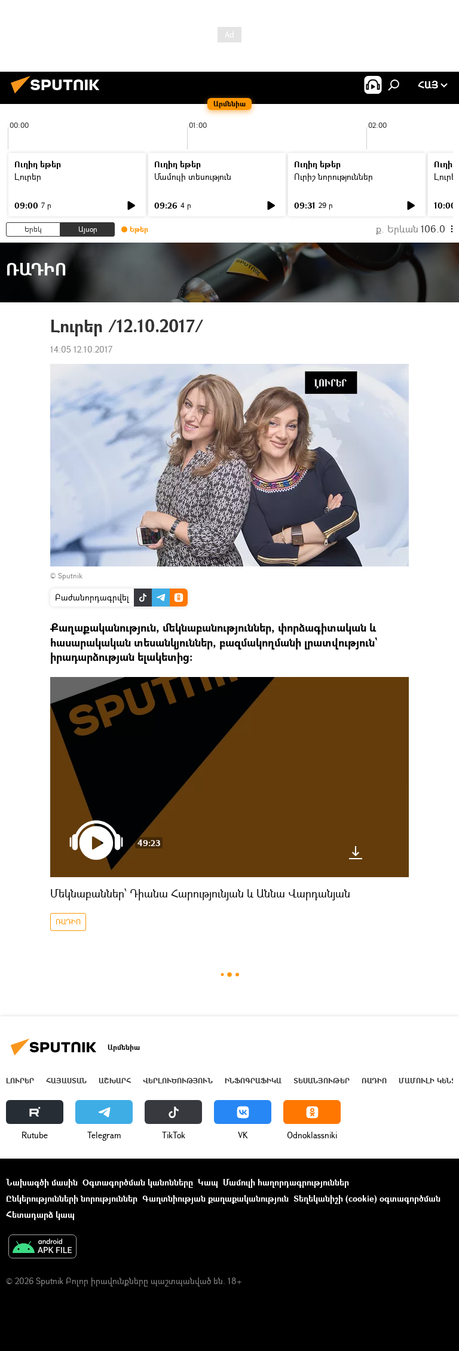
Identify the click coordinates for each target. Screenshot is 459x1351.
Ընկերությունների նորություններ (71, 1198)
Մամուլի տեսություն (192, 176)
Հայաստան (66, 1081)
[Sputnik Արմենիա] (58, 94)
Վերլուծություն (178, 1081)
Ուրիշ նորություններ (333, 176)
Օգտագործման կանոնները (137, 1182)
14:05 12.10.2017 (81, 349)
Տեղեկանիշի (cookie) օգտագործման (366, 1198)
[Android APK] (42, 1247)
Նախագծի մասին (42, 1182)
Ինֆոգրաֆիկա (253, 1081)
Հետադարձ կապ (40, 1214)
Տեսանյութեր (321, 1081)
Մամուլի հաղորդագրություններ (286, 1182)
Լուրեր (27, 176)
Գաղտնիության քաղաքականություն (215, 1198)
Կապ (208, 1182)
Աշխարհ (115, 1081)
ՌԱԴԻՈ (68, 922)
